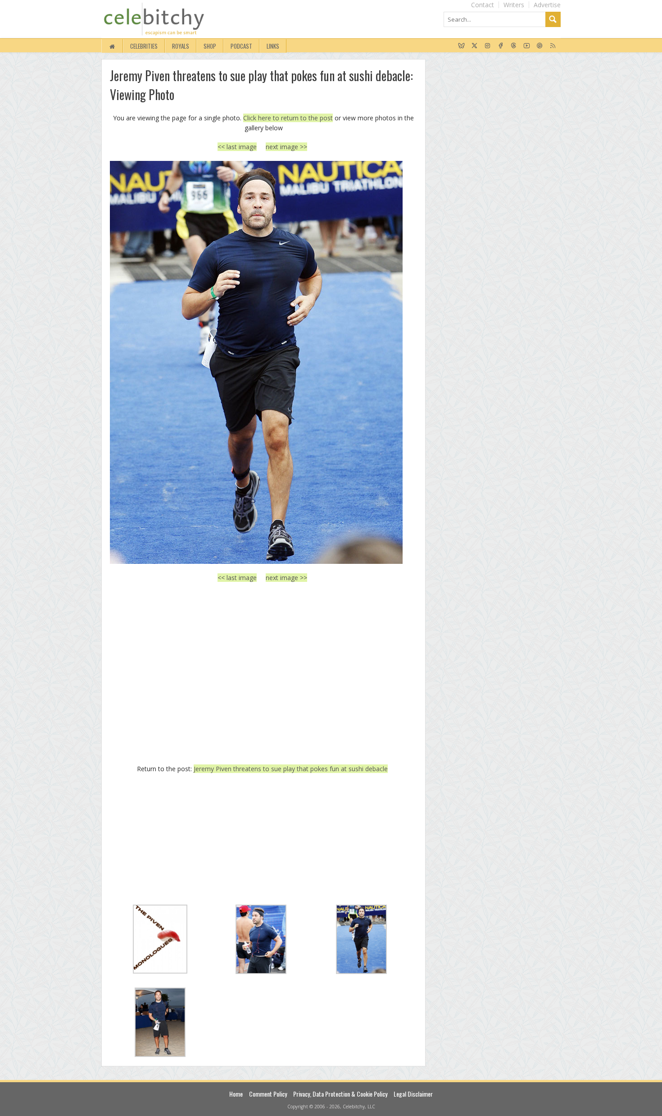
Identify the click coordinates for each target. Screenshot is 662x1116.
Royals (180, 45)
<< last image (237, 146)
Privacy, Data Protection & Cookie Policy (340, 1093)
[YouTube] (526, 46)
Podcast (241, 45)
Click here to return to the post (288, 118)
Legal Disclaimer (413, 1093)
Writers (513, 4)
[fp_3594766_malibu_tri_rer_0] (262, 362)
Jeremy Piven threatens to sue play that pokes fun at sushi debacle (291, 768)
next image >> (286, 146)
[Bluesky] (461, 46)
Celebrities (144, 45)
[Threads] (513, 46)
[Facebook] (500, 46)
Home (236, 1093)
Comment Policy (268, 1093)
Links (273, 45)
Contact (482, 4)
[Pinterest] (539, 46)
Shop (210, 45)
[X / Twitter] (474, 46)
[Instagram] (487, 46)
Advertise (547, 4)
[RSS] (552, 46)
